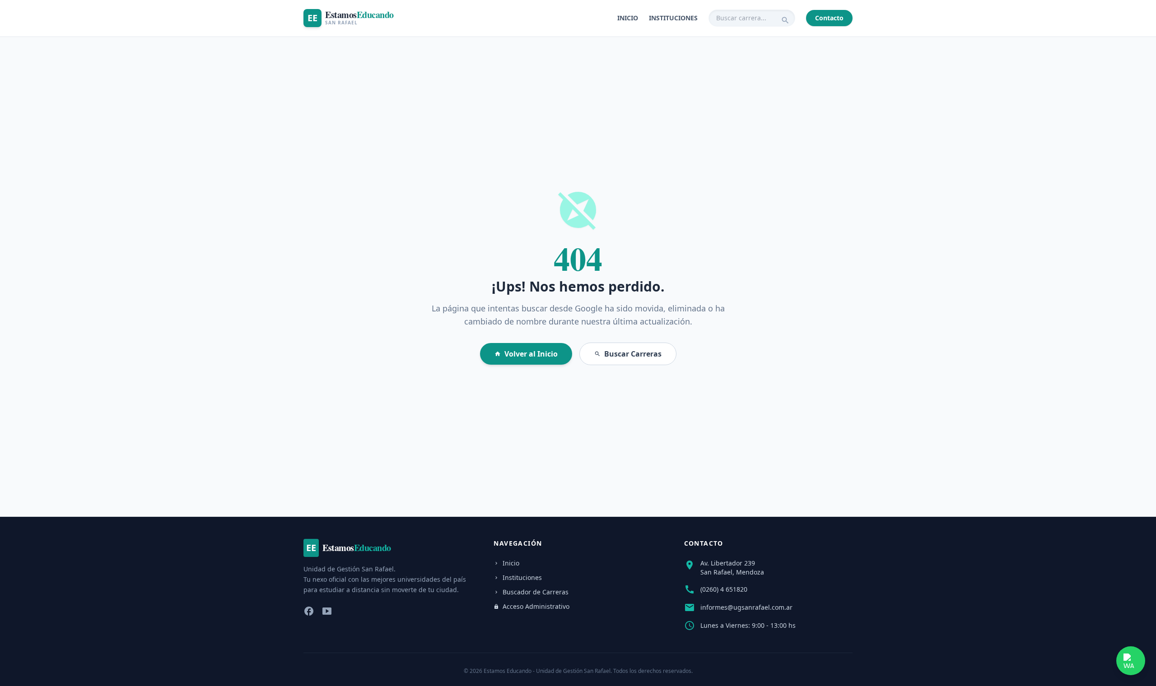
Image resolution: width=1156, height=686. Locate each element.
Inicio (627, 18)
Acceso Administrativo (531, 606)
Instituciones (673, 18)
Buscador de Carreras (531, 592)
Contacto (829, 18)
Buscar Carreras (628, 354)
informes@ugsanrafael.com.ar (746, 607)
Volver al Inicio (526, 354)
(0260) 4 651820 (723, 589)
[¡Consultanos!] (1130, 660)
